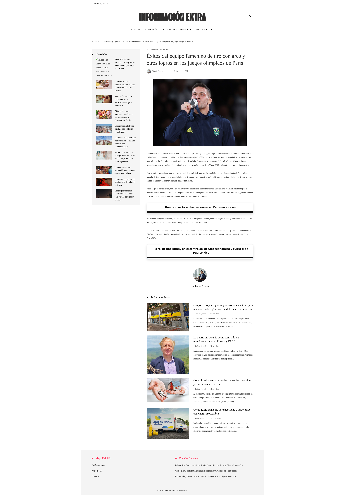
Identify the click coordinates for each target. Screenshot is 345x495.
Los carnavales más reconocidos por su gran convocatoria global (125, 170)
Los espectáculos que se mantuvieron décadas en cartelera (125, 182)
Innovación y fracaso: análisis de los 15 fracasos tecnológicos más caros (205, 476)
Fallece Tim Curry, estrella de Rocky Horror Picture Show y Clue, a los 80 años (209, 465)
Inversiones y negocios (157, 49)
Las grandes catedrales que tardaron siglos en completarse (124, 129)
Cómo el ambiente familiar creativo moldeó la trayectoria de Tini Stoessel (206, 471)
